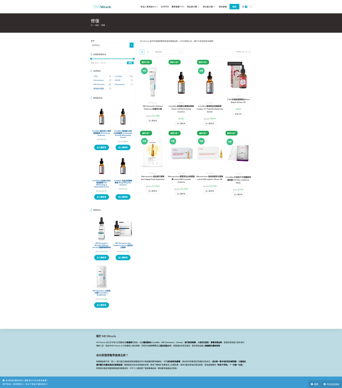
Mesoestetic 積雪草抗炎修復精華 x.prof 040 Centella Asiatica (181, 179)
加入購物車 (101, 147)
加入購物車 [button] (152, 121)
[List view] (148, 52)
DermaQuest (99, 80)
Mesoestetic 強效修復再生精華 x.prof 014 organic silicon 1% (209, 177)
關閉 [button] (316, 384)
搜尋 (92, 41)
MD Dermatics (152, 103)
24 (246, 52)
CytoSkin (181, 103)
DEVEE (117, 80)
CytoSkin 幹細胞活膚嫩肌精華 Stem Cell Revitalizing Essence (181, 109)
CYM (238, 96)
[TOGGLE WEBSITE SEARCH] (251, 6)
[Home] (92, 25)
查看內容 (238, 114)
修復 (103, 25)
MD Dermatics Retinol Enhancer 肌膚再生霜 (153, 107)
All (249, 52)
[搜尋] (131, 45)
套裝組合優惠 (99, 88)
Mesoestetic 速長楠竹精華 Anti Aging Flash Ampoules (153, 177)
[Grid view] (142, 52)
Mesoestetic (153, 173)
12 (243, 52)
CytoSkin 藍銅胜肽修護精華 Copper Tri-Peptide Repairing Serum (210, 109)
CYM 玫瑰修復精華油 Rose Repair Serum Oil (238, 100)
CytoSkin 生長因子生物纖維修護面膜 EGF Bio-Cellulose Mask (238, 180)
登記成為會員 (333, 384)
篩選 (130, 63)
